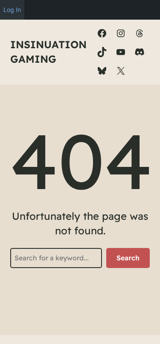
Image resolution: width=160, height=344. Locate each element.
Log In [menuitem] (12, 9)
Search (128, 258)
